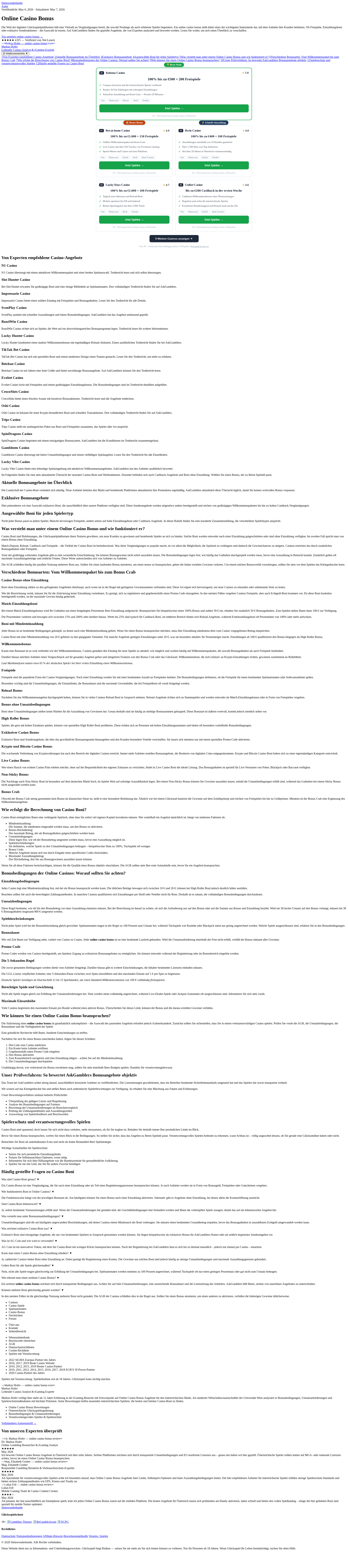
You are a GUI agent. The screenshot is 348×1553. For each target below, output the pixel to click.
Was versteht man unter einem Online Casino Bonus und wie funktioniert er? (224, 56)
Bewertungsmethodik (75, 1536)
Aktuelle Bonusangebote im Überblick (77, 56)
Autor (4, 6)
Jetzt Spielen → (174, 108)
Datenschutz (8, 1536)
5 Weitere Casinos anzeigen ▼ (174, 238)
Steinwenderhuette (12, 3)
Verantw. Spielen (98, 1536)
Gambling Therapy (19, 1521)
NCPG (63, 1521)
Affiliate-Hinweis (53, 1536)
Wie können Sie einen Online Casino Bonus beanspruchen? (185, 60)
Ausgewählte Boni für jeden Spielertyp (156, 56)
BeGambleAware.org (199, 246)
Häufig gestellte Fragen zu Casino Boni (60, 63)
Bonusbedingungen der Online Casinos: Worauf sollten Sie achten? (110, 60)
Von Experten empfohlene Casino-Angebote (27, 56)
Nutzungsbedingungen (29, 1536)
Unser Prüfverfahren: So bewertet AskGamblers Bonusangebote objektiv (263, 60)
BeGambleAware (44, 1521)
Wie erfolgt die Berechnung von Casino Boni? (43, 60)
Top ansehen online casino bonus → (22, 36)
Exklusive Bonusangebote (116, 56)
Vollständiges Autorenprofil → (18, 1423)
